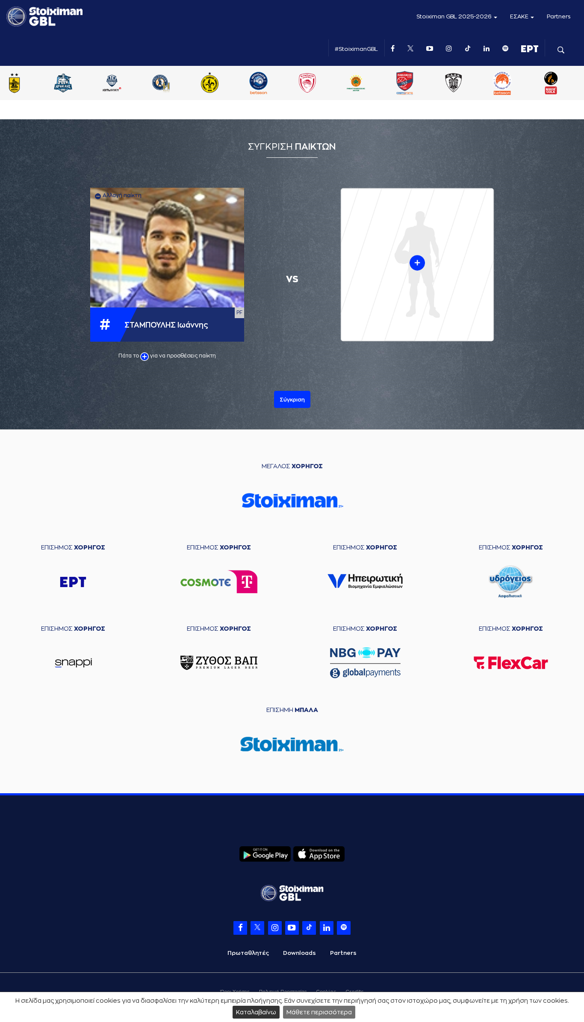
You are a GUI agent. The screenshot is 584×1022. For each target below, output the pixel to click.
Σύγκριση (292, 399)
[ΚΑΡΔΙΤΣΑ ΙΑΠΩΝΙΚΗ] (112, 84)
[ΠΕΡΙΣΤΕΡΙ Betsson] (502, 84)
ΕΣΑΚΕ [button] (520, 16)
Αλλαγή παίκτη (121, 195)
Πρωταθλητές (248, 953)
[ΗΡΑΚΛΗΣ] (63, 84)
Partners (559, 16)
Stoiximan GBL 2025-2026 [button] (454, 16)
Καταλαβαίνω (256, 1012)
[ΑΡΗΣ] (14, 84)
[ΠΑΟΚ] (453, 84)
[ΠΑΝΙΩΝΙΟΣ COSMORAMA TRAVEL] (404, 84)
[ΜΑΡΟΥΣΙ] (209, 84)
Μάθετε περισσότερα (319, 1012)
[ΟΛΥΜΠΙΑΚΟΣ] (307, 84)
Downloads (299, 953)
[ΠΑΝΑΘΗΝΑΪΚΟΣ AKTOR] (356, 84)
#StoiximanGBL (356, 49)
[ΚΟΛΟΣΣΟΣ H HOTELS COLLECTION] (160, 84)
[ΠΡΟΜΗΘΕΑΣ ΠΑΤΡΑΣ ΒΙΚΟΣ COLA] (551, 84)
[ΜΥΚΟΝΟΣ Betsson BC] (258, 84)
